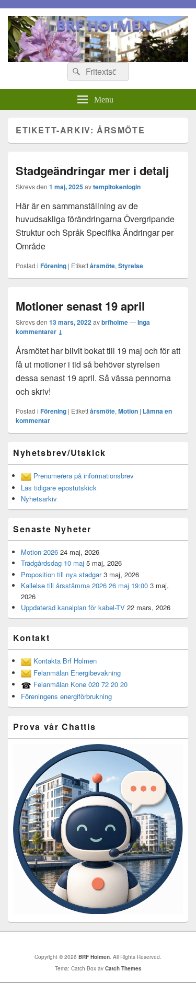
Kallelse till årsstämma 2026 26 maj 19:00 (84, 585)
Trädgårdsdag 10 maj (52, 563)
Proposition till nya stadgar (61, 574)
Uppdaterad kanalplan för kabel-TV (73, 607)
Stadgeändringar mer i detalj (92, 170)
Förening (53, 265)
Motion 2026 (39, 552)
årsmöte (102, 265)
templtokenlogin (117, 186)
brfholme (114, 322)
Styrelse (130, 265)
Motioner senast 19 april (80, 306)
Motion (128, 411)
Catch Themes (123, 968)
